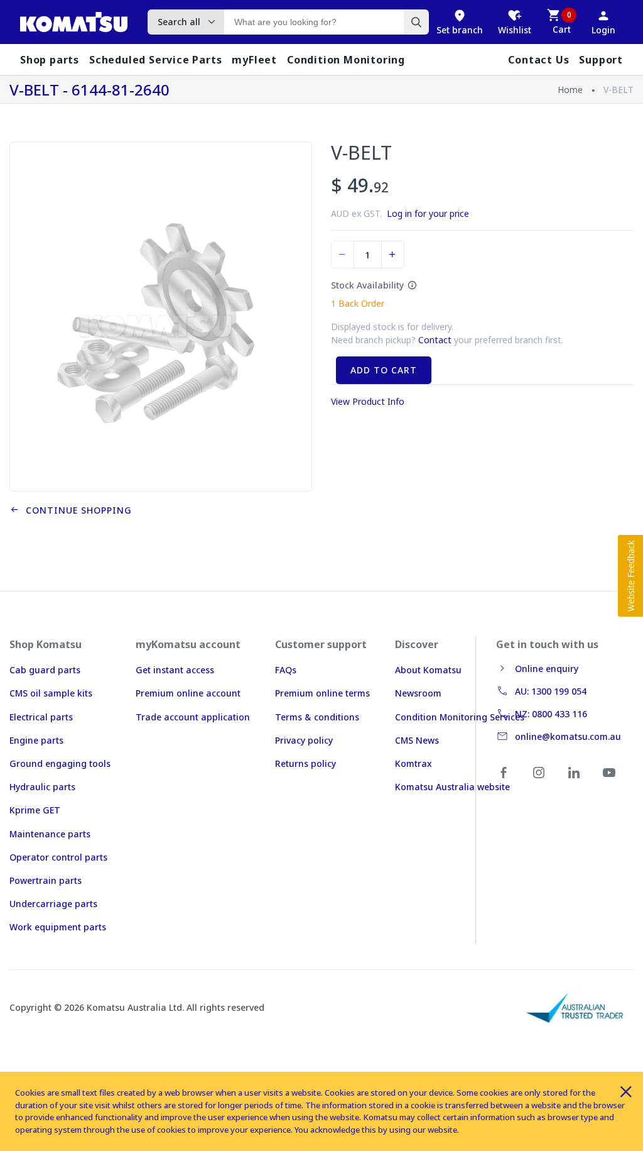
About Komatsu (428, 670)
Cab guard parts (44, 670)
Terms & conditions (317, 717)
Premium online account (188, 693)
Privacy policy (304, 740)
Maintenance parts (49, 834)
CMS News (417, 740)
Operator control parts (58, 857)
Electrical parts (41, 717)
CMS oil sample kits (50, 693)
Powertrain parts (45, 880)
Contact (434, 340)
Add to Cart (383, 370)
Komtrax (413, 763)
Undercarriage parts (53, 904)
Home (570, 90)
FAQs (285, 670)
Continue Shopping (75, 510)
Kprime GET (34, 810)
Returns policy (305, 763)
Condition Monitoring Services (459, 717)
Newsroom (418, 693)
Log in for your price (428, 213)
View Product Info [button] (367, 401)
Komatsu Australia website (452, 787)
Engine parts (36, 740)
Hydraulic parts (42, 787)
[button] (630, 576)
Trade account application (193, 717)
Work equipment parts (57, 927)
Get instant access (175, 670)
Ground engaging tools (60, 763)
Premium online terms (322, 693)
